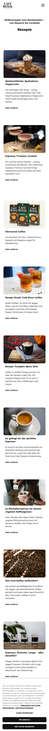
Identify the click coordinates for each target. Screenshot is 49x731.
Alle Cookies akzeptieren (24, 726)
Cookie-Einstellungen (24, 713)
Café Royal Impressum (24, 708)
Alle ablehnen (24, 720)
